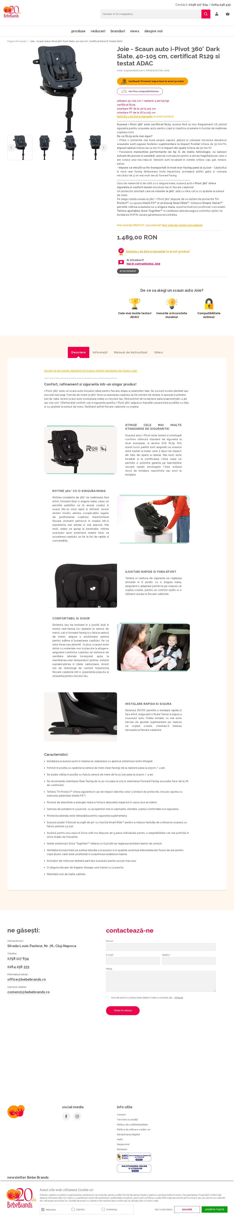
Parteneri (122, 1149)
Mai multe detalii (164, 1209)
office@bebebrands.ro (26, 979)
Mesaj (109, 968)
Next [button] (103, 148)
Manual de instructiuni (130, 352)
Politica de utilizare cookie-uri (133, 1129)
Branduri (118, 31)
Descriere (78, 352)
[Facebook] (66, 1116)
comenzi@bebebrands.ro (28, 992)
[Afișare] (178, 997)
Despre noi (153, 31)
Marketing (111, 1209)
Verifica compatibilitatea (143, 91)
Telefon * (166, 955)
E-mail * (110, 955)
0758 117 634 (198, 4)
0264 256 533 (221, 4)
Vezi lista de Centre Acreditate (182, 225)
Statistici (80, 1209)
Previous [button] (11, 148)
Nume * (110, 941)
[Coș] (228, 14)
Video (158, 352)
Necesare (51, 1209)
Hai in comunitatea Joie (143, 263)
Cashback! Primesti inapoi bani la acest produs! (156, 81)
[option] (57, 89)
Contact (121, 1114)
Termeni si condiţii (127, 1119)
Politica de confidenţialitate (132, 1124)
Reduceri (98, 31)
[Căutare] (205, 14)
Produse (78, 31)
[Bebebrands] (12, 12)
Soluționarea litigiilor (128, 1134)
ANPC (120, 1139)
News (134, 31)
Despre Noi (123, 1144)
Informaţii (100, 352)
